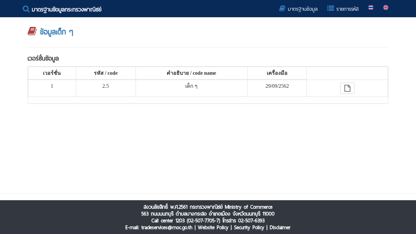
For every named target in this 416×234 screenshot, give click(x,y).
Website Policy (213, 227)
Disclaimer (280, 227)
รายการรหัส (346, 9)
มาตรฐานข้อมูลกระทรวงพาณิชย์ (65, 9)
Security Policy (249, 227)
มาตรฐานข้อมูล (302, 9)
